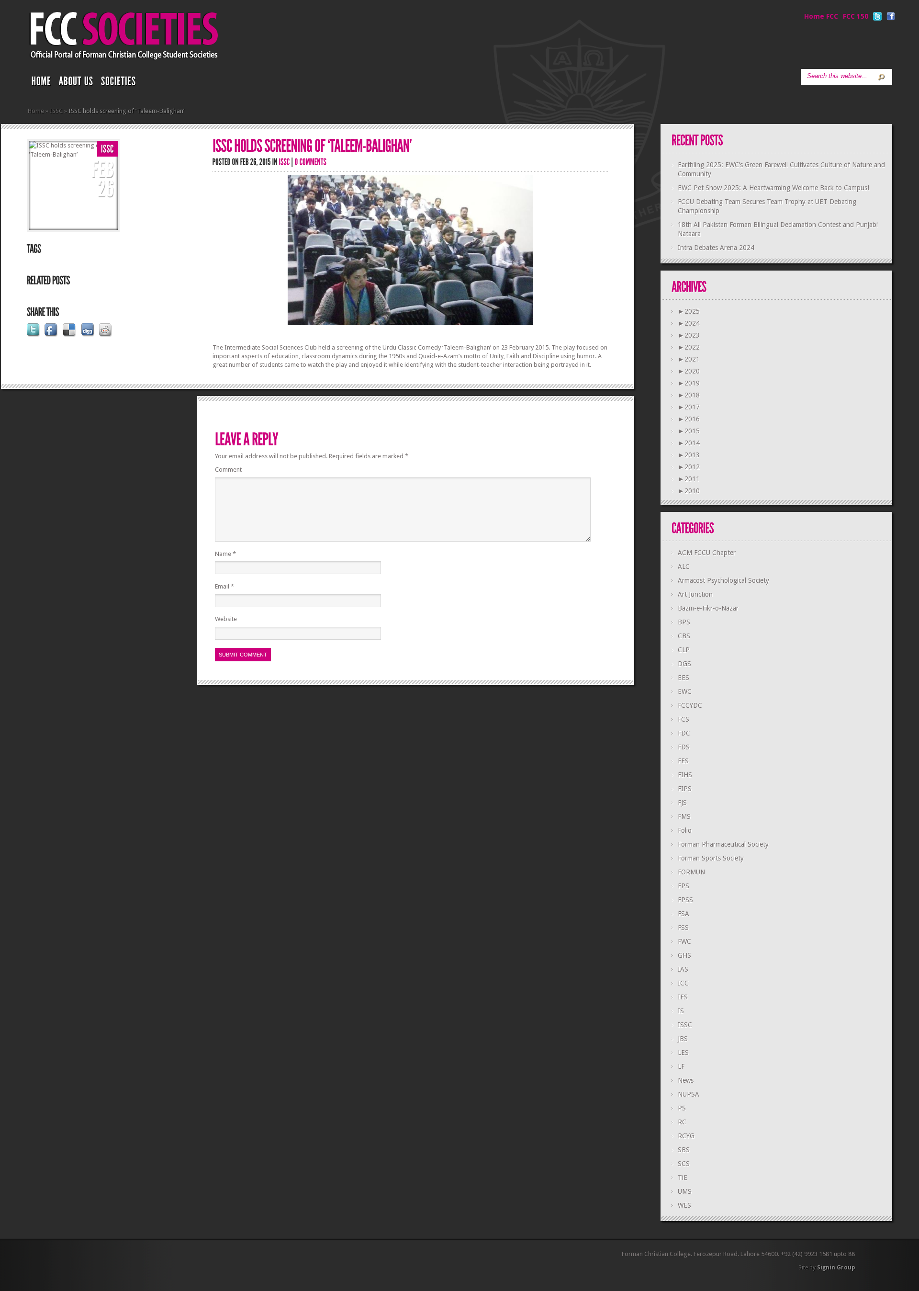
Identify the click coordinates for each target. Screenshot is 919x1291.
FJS (682, 802)
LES (683, 1052)
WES (684, 1205)
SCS (684, 1163)
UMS (685, 1191)
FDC (684, 733)
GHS (684, 955)
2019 (689, 383)
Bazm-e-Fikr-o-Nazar (708, 608)
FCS (683, 719)
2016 (689, 419)
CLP (684, 650)
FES (683, 761)
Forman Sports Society (711, 858)
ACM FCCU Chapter (707, 552)
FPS (683, 886)
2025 (689, 311)
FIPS (685, 789)
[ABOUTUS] (76, 83)
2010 (689, 491)
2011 (689, 479)
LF (681, 1066)
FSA (683, 913)
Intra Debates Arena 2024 (716, 247)
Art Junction (695, 594)
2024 (689, 323)
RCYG (686, 1136)
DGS (684, 664)
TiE (682, 1177)
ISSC (56, 110)
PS (682, 1108)
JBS (683, 1038)
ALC (684, 566)
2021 (689, 359)
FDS (684, 747)
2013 (689, 455)
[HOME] (41, 83)
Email (224, 586)
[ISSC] (107, 149)
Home (36, 110)
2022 (689, 347)
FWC (684, 941)
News (686, 1080)
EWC (685, 691)
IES (683, 997)
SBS (684, 1150)
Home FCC (821, 16)
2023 (689, 335)
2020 (689, 371)
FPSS (685, 900)
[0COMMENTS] (311, 162)
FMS (684, 816)
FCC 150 (855, 16)
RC (682, 1122)
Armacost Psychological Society (723, 580)
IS (681, 1011)
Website (226, 619)
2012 (689, 467)
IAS (683, 969)
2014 (689, 443)
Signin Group (836, 1267)
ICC (683, 983)
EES (683, 677)
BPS (684, 622)
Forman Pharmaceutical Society (723, 844)
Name (225, 553)
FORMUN (691, 872)
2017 (689, 407)
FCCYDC (690, 705)
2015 (689, 431)
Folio (685, 830)
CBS (684, 636)
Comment (228, 469)
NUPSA (688, 1094)
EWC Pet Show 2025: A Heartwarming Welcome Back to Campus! (773, 188)
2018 (689, 395)
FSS (683, 927)
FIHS (685, 775)
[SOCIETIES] (118, 83)
